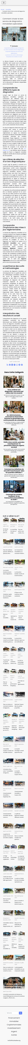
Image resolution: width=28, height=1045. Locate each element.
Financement (14, 1018)
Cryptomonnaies (14, 1024)
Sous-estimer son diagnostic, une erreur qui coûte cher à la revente (14, 391)
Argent (14, 1031)
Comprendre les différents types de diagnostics (14, 48)
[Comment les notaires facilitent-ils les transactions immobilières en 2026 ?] (13, 486)
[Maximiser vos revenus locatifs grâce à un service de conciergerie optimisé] (14, 983)
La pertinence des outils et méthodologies (14, 55)
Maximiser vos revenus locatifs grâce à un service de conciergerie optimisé (15, 988)
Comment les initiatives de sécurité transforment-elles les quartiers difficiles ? (14, 471)
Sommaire (15, 46)
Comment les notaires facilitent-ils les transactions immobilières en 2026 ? (14, 497)
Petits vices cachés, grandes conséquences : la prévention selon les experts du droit (14, 444)
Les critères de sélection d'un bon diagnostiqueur (14, 50)
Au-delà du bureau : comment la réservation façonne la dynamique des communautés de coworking (14, 417)
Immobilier (8, 10)
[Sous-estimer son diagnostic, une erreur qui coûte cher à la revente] (13, 382)
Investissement (14, 1028)
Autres (14, 1035)
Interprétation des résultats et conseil (14, 57)
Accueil (2, 10)
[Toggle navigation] (4, 2)
